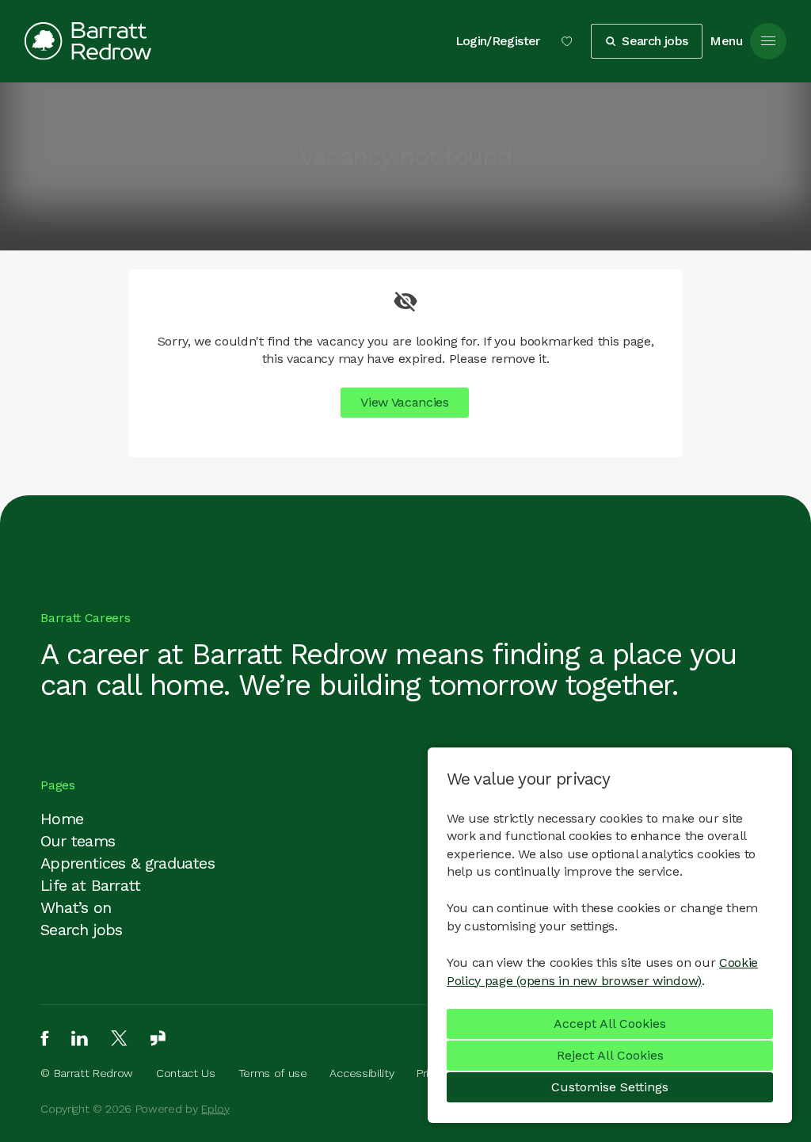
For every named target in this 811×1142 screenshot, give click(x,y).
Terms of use (272, 1073)
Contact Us (185, 1073)
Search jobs (81, 929)
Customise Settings (609, 1086)
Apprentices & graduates (127, 863)
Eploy (215, 1108)
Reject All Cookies (610, 1055)
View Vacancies (404, 402)
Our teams (77, 840)
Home (61, 818)
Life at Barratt (90, 885)
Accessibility (361, 1073)
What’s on (75, 907)
